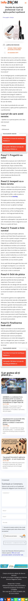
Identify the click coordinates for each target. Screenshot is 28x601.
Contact (18, 583)
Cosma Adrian (14, 593)
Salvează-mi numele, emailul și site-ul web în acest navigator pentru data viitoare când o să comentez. (13, 529)
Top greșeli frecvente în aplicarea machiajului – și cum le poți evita (14, 458)
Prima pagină (6, 17)
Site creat (5, 591)
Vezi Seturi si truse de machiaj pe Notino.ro (13, 140)
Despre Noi (11, 583)
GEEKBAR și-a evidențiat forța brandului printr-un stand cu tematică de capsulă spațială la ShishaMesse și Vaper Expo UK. (13, 399)
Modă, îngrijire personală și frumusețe (15, 48)
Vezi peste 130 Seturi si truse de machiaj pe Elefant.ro (13, 148)
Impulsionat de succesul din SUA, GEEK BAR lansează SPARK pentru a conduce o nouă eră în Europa (14, 421)
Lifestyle (12, 17)
